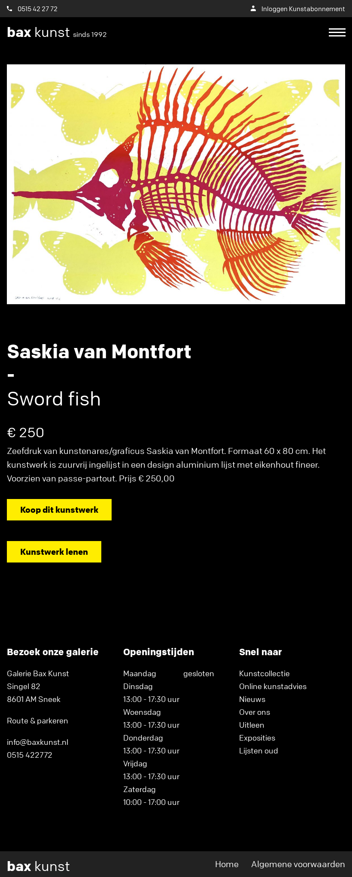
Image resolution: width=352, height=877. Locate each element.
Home (227, 864)
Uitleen (251, 724)
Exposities (257, 737)
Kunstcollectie (264, 673)
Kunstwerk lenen (54, 551)
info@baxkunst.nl (37, 742)
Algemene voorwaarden (298, 864)
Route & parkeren (37, 720)
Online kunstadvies (272, 686)
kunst (57, 32)
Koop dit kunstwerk (59, 509)
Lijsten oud (258, 750)
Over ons (254, 712)
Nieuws (252, 699)
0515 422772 (29, 754)
